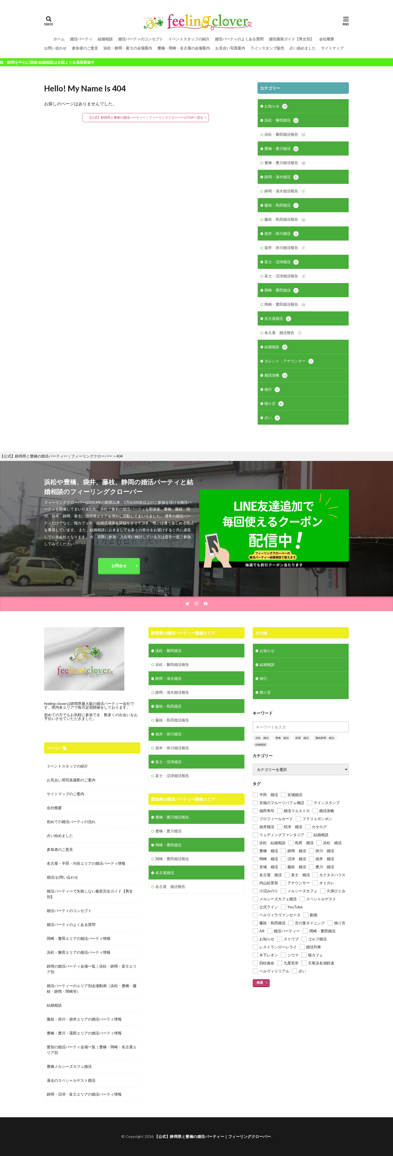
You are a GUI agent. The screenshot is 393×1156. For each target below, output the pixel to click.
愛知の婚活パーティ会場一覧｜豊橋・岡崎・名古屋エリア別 (92, 1050)
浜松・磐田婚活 (281, 120)
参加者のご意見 (85, 48)
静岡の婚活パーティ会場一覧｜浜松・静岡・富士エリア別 (92, 969)
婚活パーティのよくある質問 (239, 39)
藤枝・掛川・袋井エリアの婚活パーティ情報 (84, 1019)
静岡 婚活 (302, 737)
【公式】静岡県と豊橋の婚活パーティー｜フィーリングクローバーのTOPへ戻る (145, 117)
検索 (260, 982)
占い (271, 417)
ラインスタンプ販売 (267, 48)
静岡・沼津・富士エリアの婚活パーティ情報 (84, 1094)
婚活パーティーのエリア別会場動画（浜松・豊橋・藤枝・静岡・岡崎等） (92, 988)
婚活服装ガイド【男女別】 (291, 39)
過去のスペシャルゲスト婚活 (71, 1080)
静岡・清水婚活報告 (284, 191)
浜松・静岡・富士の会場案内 (127, 48)
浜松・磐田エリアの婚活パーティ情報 (78, 952)
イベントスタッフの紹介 (189, 39)
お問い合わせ (55, 48)
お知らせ (275, 106)
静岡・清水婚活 (280, 176)
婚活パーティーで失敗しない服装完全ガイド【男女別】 (90, 894)
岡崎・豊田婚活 (280, 290)
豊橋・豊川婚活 (281, 148)
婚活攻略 (275, 375)
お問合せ (118, 565)
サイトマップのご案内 (65, 794)
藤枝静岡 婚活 (324, 737)
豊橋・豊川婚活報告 (284, 162)
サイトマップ (332, 48)
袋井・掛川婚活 (280, 233)
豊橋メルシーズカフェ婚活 (69, 1066)
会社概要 (326, 39)
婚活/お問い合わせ (62, 877)
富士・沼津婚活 (280, 261)
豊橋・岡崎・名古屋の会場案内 (183, 48)
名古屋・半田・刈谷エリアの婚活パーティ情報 (86, 863)
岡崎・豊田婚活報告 (284, 304)
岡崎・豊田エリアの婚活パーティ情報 (78, 938)
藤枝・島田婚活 (280, 205)
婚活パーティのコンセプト (140, 39)
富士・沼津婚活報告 (284, 276)
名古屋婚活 (276, 318)
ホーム (59, 39)
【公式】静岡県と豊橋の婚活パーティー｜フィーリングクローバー (213, 1136)
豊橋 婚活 (282, 737)
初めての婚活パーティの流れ (71, 821)
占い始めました (303, 48)
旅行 (271, 389)
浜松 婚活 (262, 737)
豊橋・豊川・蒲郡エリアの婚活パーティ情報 (84, 1033)
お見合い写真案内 (230, 48)
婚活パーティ (81, 39)
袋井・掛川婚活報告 (284, 247)
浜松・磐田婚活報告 (284, 134)
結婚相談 (105, 39)
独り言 (273, 403)
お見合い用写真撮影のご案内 (71, 780)
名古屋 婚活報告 (282, 332)
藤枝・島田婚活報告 (284, 219)
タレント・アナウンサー (288, 361)
